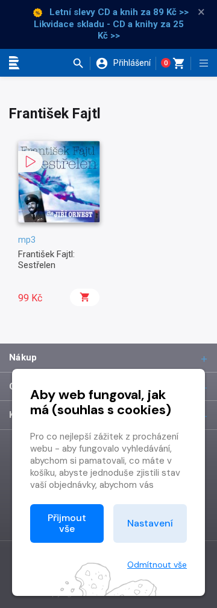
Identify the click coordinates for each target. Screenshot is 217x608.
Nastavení (150, 523)
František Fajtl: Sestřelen (46, 259)
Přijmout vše (67, 523)
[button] (81, 63)
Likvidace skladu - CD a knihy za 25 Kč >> (109, 30)
